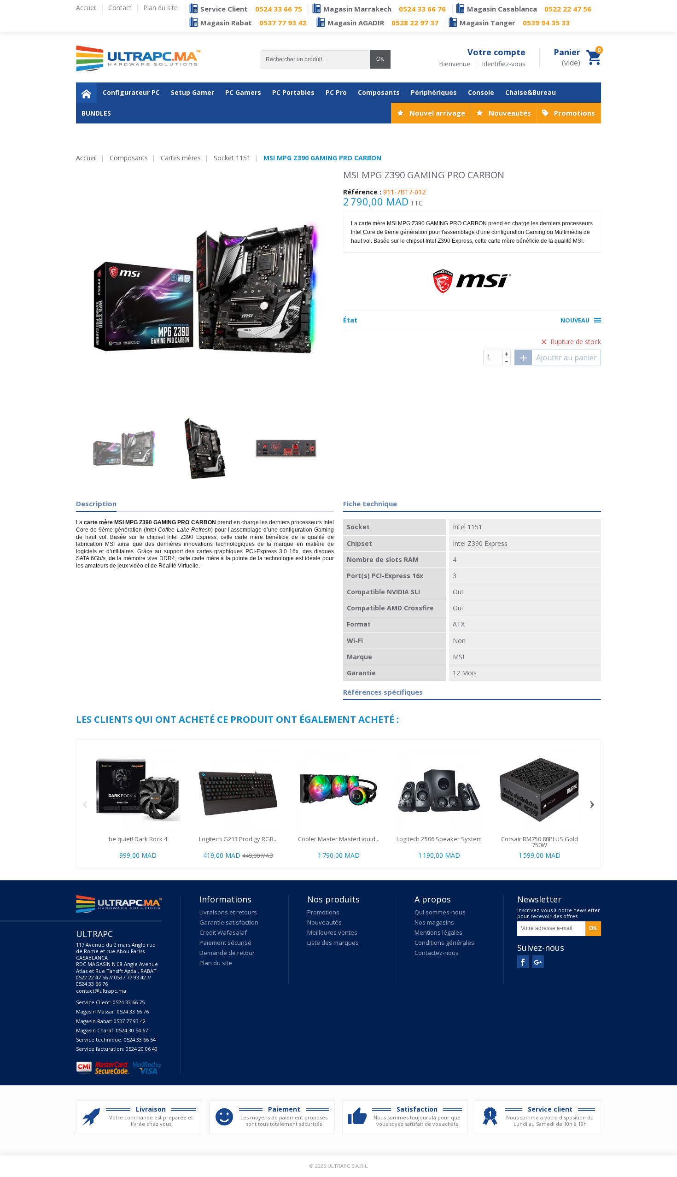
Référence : (362, 192)
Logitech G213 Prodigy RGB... (238, 839)
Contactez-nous (436, 953)
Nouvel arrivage (437, 112)
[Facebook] (523, 961)
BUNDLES (96, 113)
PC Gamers (243, 92)
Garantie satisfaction (228, 922)
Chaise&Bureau (530, 92)
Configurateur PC (131, 92)
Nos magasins (434, 922)
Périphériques (434, 92)
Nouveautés (510, 112)
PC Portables (293, 92)
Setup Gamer (192, 92)
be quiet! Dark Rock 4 (138, 839)
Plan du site (215, 963)
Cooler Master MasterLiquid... (338, 839)
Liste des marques (333, 942)
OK (380, 59)
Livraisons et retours (228, 912)
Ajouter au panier (566, 357)
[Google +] (538, 961)
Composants (379, 92)
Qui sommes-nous (440, 912)
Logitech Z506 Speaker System (439, 839)
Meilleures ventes (332, 932)
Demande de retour (227, 953)
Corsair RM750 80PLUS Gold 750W (539, 842)
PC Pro (336, 92)
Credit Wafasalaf (223, 932)
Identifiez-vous (503, 64)
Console (481, 92)
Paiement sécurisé (225, 942)
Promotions (574, 112)
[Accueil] (86, 92)
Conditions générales (444, 942)
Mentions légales (438, 932)
